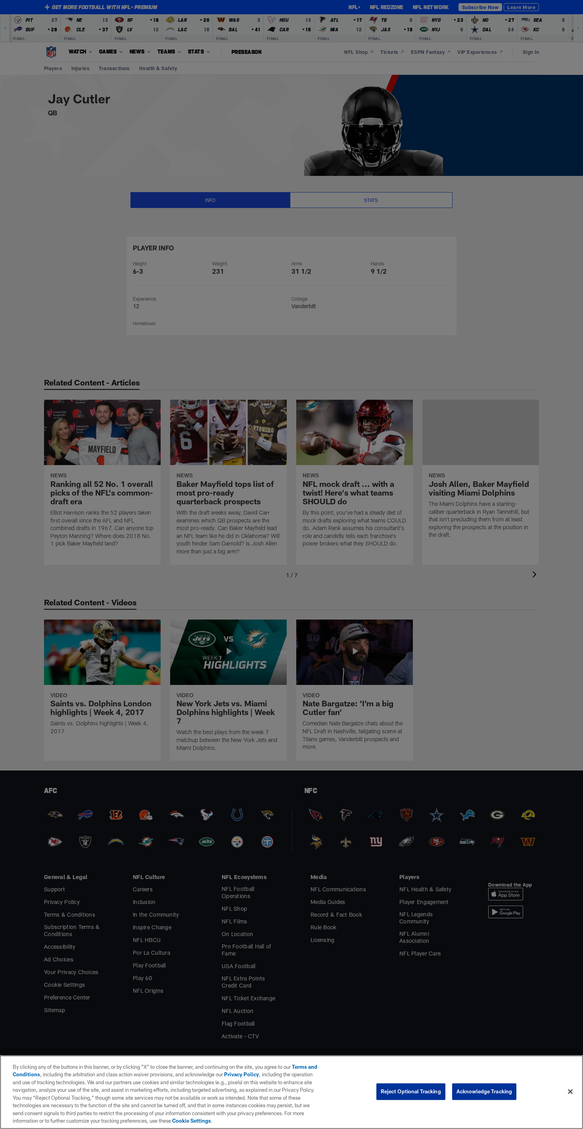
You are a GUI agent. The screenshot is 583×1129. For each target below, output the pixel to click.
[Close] (570, 1091)
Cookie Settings (191, 1121)
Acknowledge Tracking (484, 1091)
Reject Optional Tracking (411, 1091)
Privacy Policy (241, 1074)
